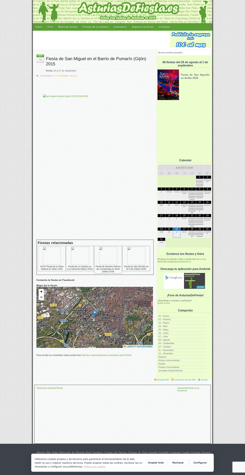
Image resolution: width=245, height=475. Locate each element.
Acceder (204, 380)
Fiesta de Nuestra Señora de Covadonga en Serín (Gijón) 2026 (108, 269)
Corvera (205, 452)
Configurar (200, 462)
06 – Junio (163, 333)
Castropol (175, 452)
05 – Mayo (163, 329)
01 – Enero (163, 316)
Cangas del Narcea (115, 452)
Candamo (97, 452)
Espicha (162, 357)
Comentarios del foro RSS (185, 380)
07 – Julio (163, 336)
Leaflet (129, 346)
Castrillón (164, 452)
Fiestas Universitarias (168, 367)
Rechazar (178, 462)
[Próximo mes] (207, 167)
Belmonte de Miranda (72, 452)
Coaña (186, 452)
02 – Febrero (164, 319)
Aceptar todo (156, 462)
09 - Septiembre (61, 76)
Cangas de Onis (137, 452)
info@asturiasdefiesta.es (179, 261)
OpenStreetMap (144, 346)
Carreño (153, 452)
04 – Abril (163, 326)
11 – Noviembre (166, 350)
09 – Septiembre (166, 343)
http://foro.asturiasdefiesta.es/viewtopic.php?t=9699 (106, 355)
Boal (88, 452)
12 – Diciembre (165, 353)
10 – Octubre (164, 347)
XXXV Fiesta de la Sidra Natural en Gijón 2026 (51, 267)
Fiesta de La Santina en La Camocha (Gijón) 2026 (80, 267)
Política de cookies (94, 466)
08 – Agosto (164, 340)
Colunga (195, 452)
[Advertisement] (101, 40)
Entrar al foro (163, 303)
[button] (95, 313)
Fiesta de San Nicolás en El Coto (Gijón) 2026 (136, 267)
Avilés (55, 452)
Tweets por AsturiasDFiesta (49, 388)
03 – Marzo (163, 323)
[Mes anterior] (161, 167)
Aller (48, 452)
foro (198, 259)
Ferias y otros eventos (169, 360)
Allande (40, 452)
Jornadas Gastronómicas (170, 370)
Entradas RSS (163, 380)
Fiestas (161, 364)
